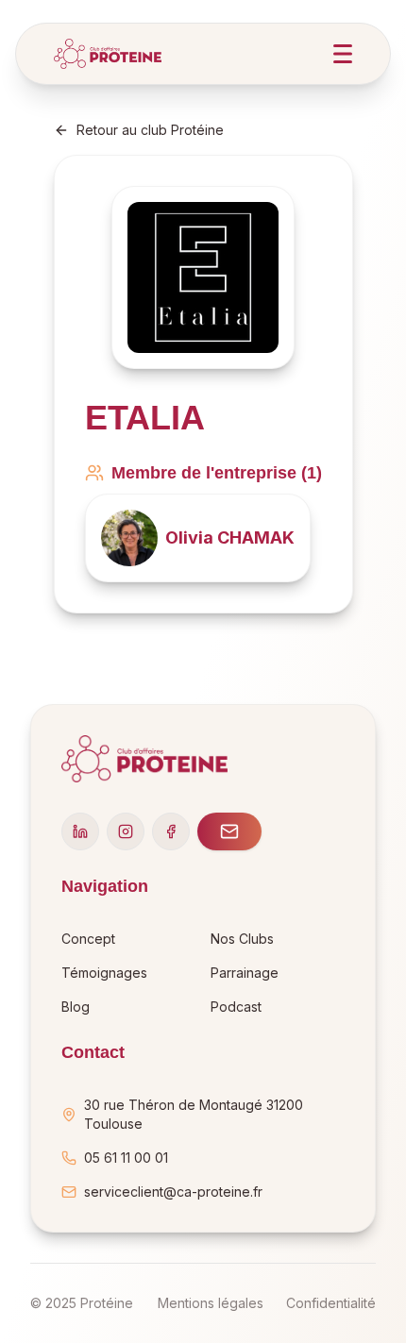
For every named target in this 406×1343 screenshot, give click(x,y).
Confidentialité (331, 1303)
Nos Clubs (242, 939)
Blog (75, 1007)
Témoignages (104, 973)
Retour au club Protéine (150, 130)
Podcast (236, 1007)
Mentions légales (210, 1303)
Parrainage (245, 973)
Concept (88, 939)
